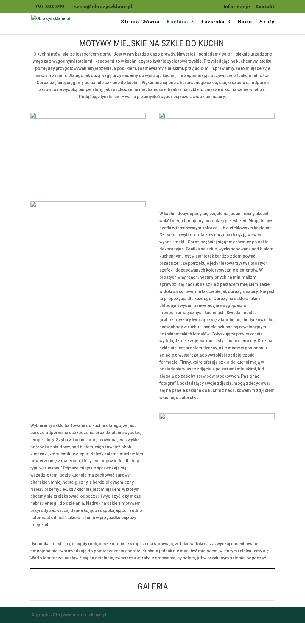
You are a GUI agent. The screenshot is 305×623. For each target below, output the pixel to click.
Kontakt (265, 6)
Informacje (237, 6)
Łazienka (213, 22)
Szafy (267, 22)
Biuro (245, 22)
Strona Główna (140, 22)
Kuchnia (177, 22)
